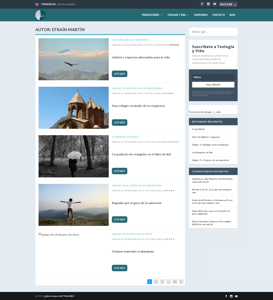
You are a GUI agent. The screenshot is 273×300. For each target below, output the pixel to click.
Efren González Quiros (204, 221)
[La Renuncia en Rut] (74, 156)
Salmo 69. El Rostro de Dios (132, 233)
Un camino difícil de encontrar (211, 223)
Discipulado (162, 142)
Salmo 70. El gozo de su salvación (136, 185)
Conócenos (201, 15)
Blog (232, 15)
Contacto (218, 15)
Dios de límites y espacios (130, 39)
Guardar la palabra (66, 4)
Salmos (158, 93)
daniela (196, 178)
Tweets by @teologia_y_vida (205, 112)
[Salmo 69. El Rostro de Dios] (74, 253)
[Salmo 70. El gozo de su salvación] (74, 205)
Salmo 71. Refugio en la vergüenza (137, 88)
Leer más (119, 74)
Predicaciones (150, 15)
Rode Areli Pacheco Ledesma (208, 200)
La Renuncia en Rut (125, 136)
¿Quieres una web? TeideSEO (59, 296)
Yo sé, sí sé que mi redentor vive (212, 201)
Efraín (195, 189)
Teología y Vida (176, 15)
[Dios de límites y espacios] (74, 59)
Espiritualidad (161, 45)
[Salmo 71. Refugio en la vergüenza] (74, 108)
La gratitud (198, 129)
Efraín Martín (131, 45)
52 (174, 281)
